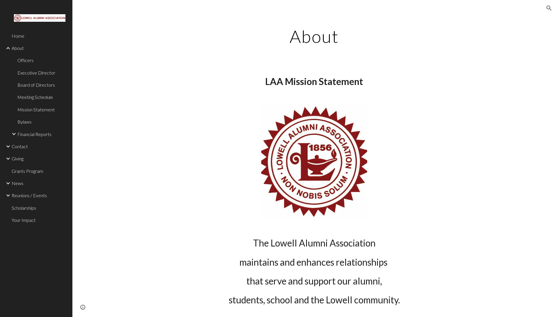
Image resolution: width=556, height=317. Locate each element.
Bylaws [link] (24, 121)
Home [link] (18, 36)
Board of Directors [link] (36, 85)
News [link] (17, 183)
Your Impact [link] (24, 220)
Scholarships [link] (24, 208)
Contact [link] (20, 146)
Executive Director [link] (36, 72)
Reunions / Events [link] (29, 195)
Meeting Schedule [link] (35, 97)
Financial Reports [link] (34, 134)
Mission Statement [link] (36, 109)
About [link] (18, 48)
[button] (549, 8)
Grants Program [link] (27, 171)
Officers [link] (25, 60)
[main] (314, 36)
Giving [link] (17, 158)
